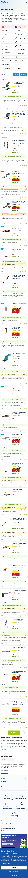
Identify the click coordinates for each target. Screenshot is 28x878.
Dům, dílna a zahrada (7, 5)
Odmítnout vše (14, 875)
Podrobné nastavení (14, 871)
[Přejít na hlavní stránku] (4, 2)
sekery (12, 741)
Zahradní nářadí (22, 5)
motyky (24, 741)
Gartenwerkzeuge (4, 767)
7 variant (4, 501)
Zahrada (15, 5)
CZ (3, 830)
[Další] (24, 732)
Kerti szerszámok (4, 773)
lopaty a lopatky (19, 741)
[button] (14, 779)
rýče (15, 741)
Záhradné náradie (21, 764)
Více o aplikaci (7, 844)
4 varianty (4, 447)
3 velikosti (4, 602)
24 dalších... (14, 732)
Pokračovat (9, 21)
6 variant (4, 368)
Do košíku (24, 105)
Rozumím (14, 867)
